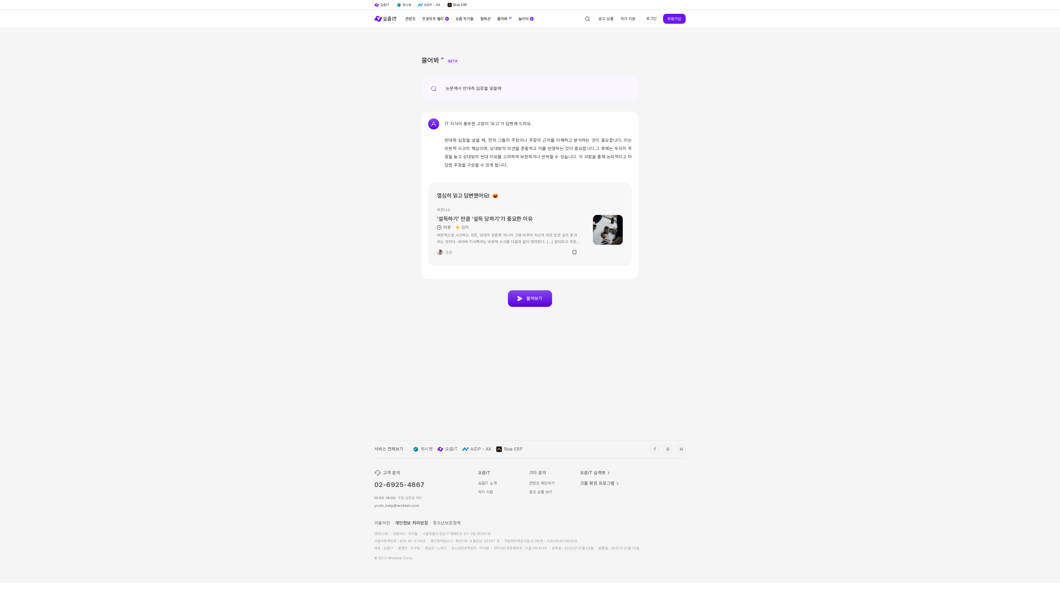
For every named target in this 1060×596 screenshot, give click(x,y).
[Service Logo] (385, 18)
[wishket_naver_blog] (681, 449)
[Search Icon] (587, 18)
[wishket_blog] (668, 449)
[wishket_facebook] (654, 449)
